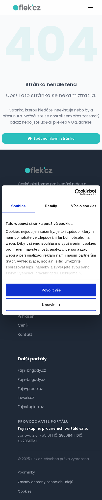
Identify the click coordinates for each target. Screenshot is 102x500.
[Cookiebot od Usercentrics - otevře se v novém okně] (74, 192)
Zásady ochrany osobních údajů (45, 481)
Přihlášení (26, 316)
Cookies (24, 491)
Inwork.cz (26, 397)
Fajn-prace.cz (30, 388)
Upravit (48, 304)
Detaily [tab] (51, 206)
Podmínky (26, 472)
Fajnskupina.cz (31, 406)
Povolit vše (51, 290)
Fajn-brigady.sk (32, 379)
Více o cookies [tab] (83, 206)
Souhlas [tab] (18, 206)
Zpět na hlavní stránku (54, 138)
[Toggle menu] (90, 7)
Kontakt (25, 334)
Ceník (23, 325)
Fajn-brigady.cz (32, 370)
